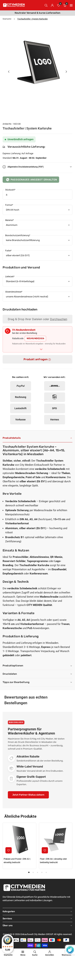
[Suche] (46, 5)
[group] (37, 61)
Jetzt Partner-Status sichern (28, 794)
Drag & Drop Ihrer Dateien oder (37, 319)
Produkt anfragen (36, 359)
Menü (22, 955)
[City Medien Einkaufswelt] (14, 5)
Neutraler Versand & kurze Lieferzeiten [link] (37, 13)
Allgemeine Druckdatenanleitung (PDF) (26, 167)
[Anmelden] (52, 5)
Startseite (7, 19)
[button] (71, 5)
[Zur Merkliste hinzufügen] (8, 850)
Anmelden (49, 955)
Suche (35, 955)
